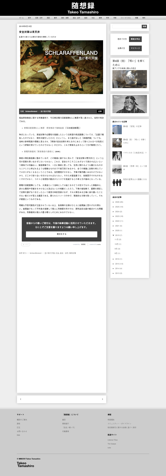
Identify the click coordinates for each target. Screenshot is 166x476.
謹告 (18, 424)
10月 (117, 244)
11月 (117, 240)
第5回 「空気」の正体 (132, 126)
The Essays (112, 444)
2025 (117, 207)
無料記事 (72, 253)
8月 (116, 253)
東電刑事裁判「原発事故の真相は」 (39, 152)
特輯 (136, 18)
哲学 (29, 18)
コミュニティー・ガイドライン (119, 424)
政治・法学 (76, 18)
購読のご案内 (22, 420)
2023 (117, 216)
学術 (114, 18)
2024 (117, 212)
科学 (107, 18)
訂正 (18, 427)
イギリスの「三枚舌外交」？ (135, 153)
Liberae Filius (112, 440)
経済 (85, 18)
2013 (117, 273)
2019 (117, 235)
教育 (100, 18)
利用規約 (111, 420)
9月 (116, 249)
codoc (99, 244)
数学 (55, 18)
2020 (117, 231)
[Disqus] (61, 290)
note (109, 448)
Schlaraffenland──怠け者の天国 (42, 253)
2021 (117, 226)
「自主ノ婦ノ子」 (69, 427)
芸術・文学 (38, 18)
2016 (117, 259)
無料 (143, 18)
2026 (117, 202)
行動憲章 (65, 431)
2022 (117, 221)
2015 (117, 264)
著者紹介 (65, 424)
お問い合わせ (22, 431)
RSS (18, 435)
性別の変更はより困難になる (135, 179)
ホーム (21, 18)
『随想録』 (83, 244)
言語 (48, 18)
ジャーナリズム (126, 18)
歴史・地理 (64, 18)
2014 (117, 269)
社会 (93, 18)
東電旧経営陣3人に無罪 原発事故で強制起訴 (44, 128)
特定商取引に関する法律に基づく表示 (122, 427)
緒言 (64, 420)
